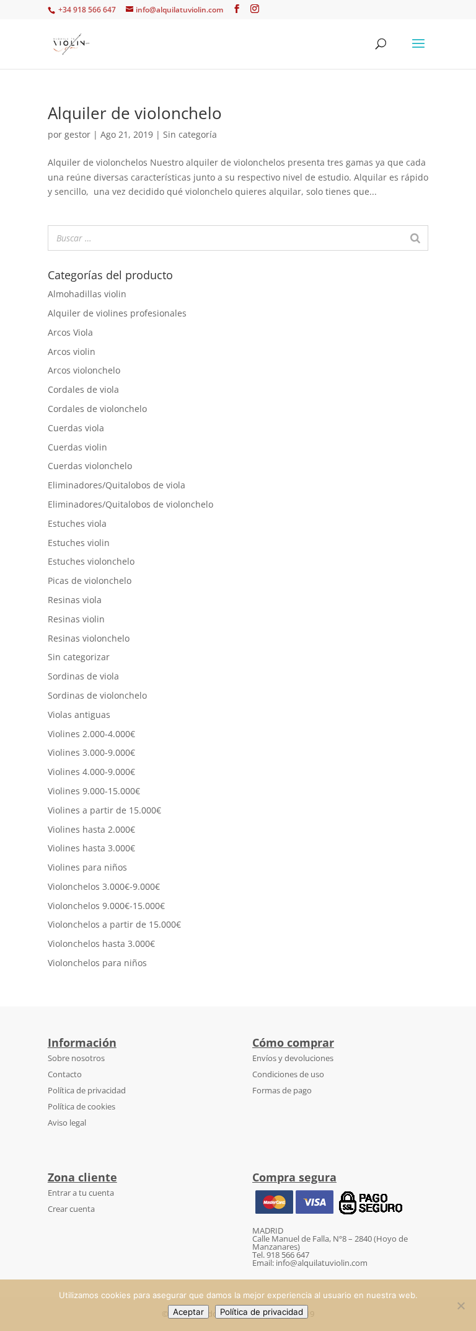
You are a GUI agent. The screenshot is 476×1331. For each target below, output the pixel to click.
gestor (77, 134)
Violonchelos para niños (97, 963)
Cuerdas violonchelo (90, 466)
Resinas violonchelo (89, 638)
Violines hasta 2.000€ (91, 829)
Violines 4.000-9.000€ (91, 772)
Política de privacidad (87, 1090)
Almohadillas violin (87, 294)
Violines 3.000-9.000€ (91, 752)
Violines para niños (87, 867)
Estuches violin (79, 543)
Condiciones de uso (288, 1074)
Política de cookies (81, 1106)
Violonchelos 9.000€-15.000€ (106, 906)
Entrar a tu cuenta (81, 1192)
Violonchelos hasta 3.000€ (101, 943)
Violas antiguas (79, 714)
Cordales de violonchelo (97, 409)
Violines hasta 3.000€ (91, 848)
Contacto (65, 1074)
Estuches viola (77, 523)
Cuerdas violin (77, 447)
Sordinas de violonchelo (97, 695)
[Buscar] (415, 238)
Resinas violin (76, 619)
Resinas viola (75, 600)
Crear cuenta (71, 1208)
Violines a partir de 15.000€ (104, 810)
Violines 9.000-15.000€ (94, 791)
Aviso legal (67, 1122)
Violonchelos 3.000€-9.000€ (104, 886)
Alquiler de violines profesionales (117, 313)
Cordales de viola (83, 389)
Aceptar (188, 1312)
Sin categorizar (79, 657)
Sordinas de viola (83, 676)
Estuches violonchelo (91, 561)
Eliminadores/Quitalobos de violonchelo (130, 504)
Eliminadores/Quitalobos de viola (116, 485)
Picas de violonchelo (89, 580)
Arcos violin (71, 351)
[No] (460, 1305)
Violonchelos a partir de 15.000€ (114, 924)
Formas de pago (282, 1090)
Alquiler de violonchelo (135, 113)
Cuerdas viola (76, 428)
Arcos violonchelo (84, 370)
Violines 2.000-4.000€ (91, 734)
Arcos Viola (70, 332)
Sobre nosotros (76, 1058)
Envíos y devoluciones (292, 1058)
